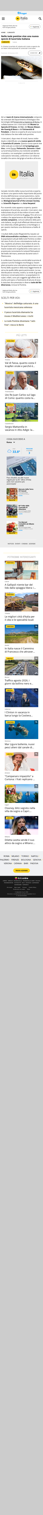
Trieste (7, 613)
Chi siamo (9, 887)
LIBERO (5, 880)
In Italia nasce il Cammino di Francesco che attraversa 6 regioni (20, 651)
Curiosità (5, 42)
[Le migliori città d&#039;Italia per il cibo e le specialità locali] (21, 602)
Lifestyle (10, 373)
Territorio (10, 563)
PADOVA (34, 863)
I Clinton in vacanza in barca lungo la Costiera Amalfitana (18, 715)
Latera (15, 42)
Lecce (7, 581)
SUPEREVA (25, 884)
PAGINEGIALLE (18, 880)
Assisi (7, 645)
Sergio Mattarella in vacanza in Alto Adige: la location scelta (18, 430)
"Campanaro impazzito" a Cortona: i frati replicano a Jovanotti (19, 779)
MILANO (15, 856)
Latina (27, 215)
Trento (7, 360)
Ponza (13, 148)
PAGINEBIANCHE (8, 882)
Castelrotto (9, 423)
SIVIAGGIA (28, 882)
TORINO (25, 856)
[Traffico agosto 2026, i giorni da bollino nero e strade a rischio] (21, 665)
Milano (7, 837)
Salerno (7, 709)
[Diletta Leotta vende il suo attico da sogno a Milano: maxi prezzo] (21, 825)
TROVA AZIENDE (21, 870)
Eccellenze (10, 341)
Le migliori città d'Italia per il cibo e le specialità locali (20, 618)
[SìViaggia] (22, 13)
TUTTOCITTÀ (17, 882)
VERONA (8, 863)
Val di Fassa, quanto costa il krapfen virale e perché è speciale (20, 366)
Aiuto (28, 889)
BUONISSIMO (18, 884)
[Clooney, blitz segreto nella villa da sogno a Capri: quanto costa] (21, 793)
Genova (7, 741)
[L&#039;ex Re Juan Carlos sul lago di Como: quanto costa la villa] (21, 380)
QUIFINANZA (35, 882)
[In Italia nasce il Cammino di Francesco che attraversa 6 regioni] (21, 634)
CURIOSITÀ (11, 32)
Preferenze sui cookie (19, 889)
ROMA (6, 856)
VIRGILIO (10, 880)
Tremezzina (9, 392)
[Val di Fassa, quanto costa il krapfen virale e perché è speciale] (21, 348)
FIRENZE (15, 859)
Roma (7, 677)
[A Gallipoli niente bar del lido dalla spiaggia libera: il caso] (21, 570)
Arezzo (7, 773)
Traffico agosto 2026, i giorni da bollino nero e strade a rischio (18, 683)
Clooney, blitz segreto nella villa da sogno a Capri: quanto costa (20, 811)
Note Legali (17, 887)
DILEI (23, 882)
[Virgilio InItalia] (21, 18)
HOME (3, 32)
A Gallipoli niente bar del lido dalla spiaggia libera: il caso (20, 588)
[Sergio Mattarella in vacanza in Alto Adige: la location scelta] (21, 412)
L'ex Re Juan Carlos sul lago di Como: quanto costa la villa (20, 398)
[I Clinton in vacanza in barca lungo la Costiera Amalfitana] (21, 697)
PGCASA (38, 880)
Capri (7, 805)
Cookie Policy (32, 887)
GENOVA (37, 859)
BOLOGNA (26, 859)
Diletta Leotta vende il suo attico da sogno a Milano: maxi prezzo (19, 843)
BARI (26, 863)
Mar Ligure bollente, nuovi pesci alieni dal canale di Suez (20, 747)
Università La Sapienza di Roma (26, 122)
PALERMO (4, 859)
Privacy (24, 887)
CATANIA (18, 863)
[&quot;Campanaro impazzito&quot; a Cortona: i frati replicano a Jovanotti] (21, 761)
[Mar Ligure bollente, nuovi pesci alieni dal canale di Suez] (21, 729)
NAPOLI (34, 856)
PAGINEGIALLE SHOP (29, 880)
